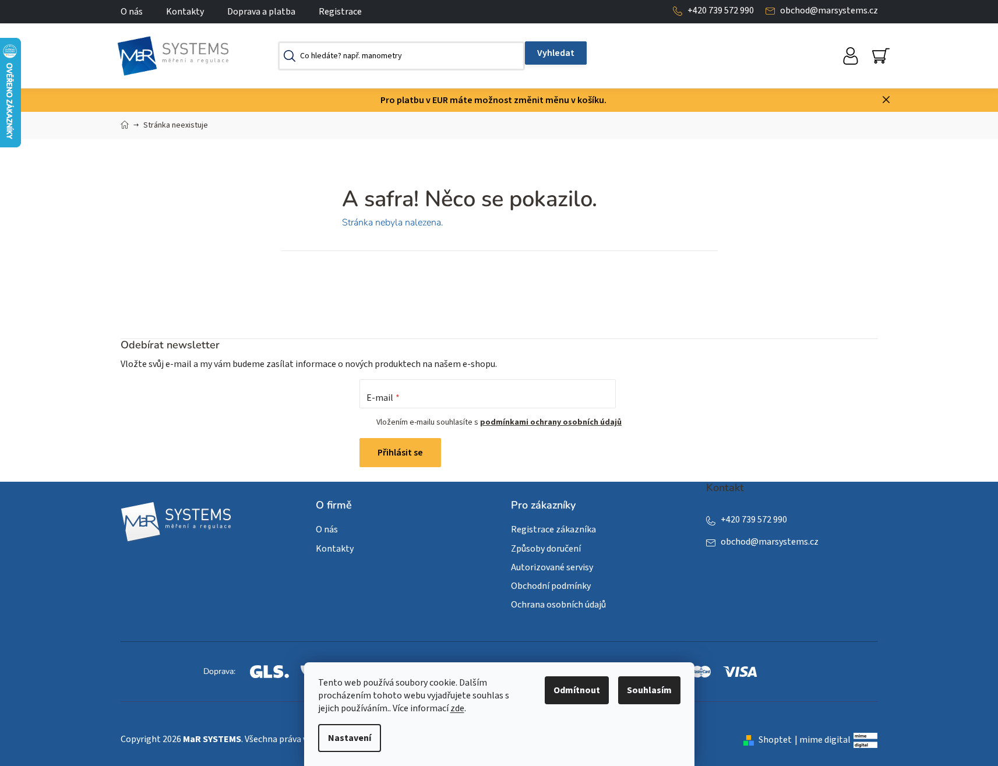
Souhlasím (649, 690)
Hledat (556, 53)
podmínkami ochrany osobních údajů (551, 422)
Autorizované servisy (552, 567)
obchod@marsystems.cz (829, 10)
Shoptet (775, 739)
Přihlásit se (400, 452)
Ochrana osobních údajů (558, 604)
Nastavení (349, 738)
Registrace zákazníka (553, 529)
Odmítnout (576, 690)
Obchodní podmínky (551, 586)
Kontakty (185, 11)
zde (457, 708)
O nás (132, 11)
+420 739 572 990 (720, 10)
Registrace (340, 11)
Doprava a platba (261, 11)
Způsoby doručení (546, 548)
